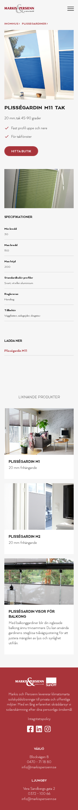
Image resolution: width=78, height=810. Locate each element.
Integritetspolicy (39, 718)
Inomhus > (12, 23)
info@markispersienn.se (39, 767)
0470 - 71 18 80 (39, 761)
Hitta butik (21, 151)
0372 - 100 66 (39, 793)
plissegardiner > (35, 23)
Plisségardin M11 (15, 351)
